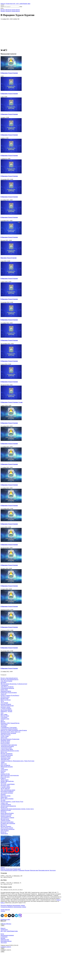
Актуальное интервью (7, 793)
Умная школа (4, 833)
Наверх (3, 867)
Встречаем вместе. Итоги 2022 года (10, 731)
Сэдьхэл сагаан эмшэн (7, 749)
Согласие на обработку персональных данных (13, 907)
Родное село (4, 807)
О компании (21, 870)
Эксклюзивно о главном (7, 817)
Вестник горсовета (6, 826)
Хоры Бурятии (5, 830)
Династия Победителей (7, 705)
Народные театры (5, 795)
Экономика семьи (5, 758)
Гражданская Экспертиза (7, 829)
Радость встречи (5, 743)
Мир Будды (4, 824)
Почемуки (3, 811)
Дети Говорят (4, 702)
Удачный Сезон (5, 718)
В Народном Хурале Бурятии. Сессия (11, 402)
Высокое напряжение (6, 753)
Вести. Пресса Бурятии (7, 798)
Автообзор (4, 726)
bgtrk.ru (59, 899)
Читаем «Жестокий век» (7, 781)
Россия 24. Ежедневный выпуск (9, 679)
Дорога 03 (3, 694)
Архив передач (15, 9)
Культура (3, 771)
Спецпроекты (4, 685)
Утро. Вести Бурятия (6, 681)
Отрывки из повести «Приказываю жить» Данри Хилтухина (17, 761)
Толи (2, 713)
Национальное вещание (10, 870)
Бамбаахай (3, 782)
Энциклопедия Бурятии (7, 746)
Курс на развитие (5, 765)
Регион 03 (3, 832)
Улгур (2, 701)
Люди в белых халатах (7, 827)
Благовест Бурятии (6, 704)
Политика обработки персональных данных (13, 905)
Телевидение (9, 3)
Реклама (27, 870)
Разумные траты (5, 785)
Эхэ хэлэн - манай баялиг (8, 784)
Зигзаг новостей (5, 788)
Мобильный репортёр (7, 766)
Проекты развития (6, 816)
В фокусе (3, 778)
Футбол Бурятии (5, 742)
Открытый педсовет (6, 814)
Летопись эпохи (5, 697)
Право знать (4, 797)
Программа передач (43, 870)
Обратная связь (34, 870)
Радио (2, 870)
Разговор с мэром (5, 707)
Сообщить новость (6, 946)
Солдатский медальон (7, 755)
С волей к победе (5, 787)
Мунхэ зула (4, 752)
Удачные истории (5, 820)
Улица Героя (4, 724)
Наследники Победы (6, 710)
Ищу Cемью (4, 714)
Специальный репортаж (7, 688)
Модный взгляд (5, 819)
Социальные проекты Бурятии (9, 729)
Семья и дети (4, 803)
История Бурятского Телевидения (10, 739)
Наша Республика (5, 734)
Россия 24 (8, 9)
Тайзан (3, 762)
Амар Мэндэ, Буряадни (7, 686)
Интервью (3, 682)
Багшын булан (4, 698)
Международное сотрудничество (10, 775)
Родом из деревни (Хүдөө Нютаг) (10, 695)
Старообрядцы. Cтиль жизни (9, 727)
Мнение (3, 721)
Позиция (3, 794)
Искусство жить (5, 777)
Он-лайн (3, 800)
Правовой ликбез (5, 740)
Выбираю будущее (6, 810)
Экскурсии (53, 870)
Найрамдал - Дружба (6, 711)
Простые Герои (5, 715)
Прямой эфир (21, 3)
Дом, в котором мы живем (8, 790)
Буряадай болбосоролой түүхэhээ (10, 750)
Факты (2, 772)
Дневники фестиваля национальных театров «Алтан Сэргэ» (17, 808)
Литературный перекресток (8, 806)
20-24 (2, 720)
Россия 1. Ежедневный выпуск (9, 678)
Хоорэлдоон (4, 737)
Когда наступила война (7, 822)
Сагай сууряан (5, 736)
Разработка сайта (5, 919)
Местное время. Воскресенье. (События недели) (14, 683)
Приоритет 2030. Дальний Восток (10, 723)
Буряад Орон (4, 689)
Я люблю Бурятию (6, 804)
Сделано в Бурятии (6, 708)
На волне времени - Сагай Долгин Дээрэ (12, 801)
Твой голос (4, 763)
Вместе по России (6, 699)
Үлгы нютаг (4, 717)
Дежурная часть (5, 759)
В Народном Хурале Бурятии (9, 73)
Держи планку (5, 779)
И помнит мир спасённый (8, 823)
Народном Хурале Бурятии (8, 257)
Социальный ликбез (6, 747)
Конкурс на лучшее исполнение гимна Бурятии (14, 730)
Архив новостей (5, 909)
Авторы (3, 911)
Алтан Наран (4, 769)
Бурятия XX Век (5, 774)
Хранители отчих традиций (8, 733)
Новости (3, 3)
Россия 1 (3, 9)
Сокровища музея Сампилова (9, 745)
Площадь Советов (6, 756)
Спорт (2, 768)
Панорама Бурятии (6, 691)
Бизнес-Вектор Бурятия (7, 813)
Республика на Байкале (7, 791)
